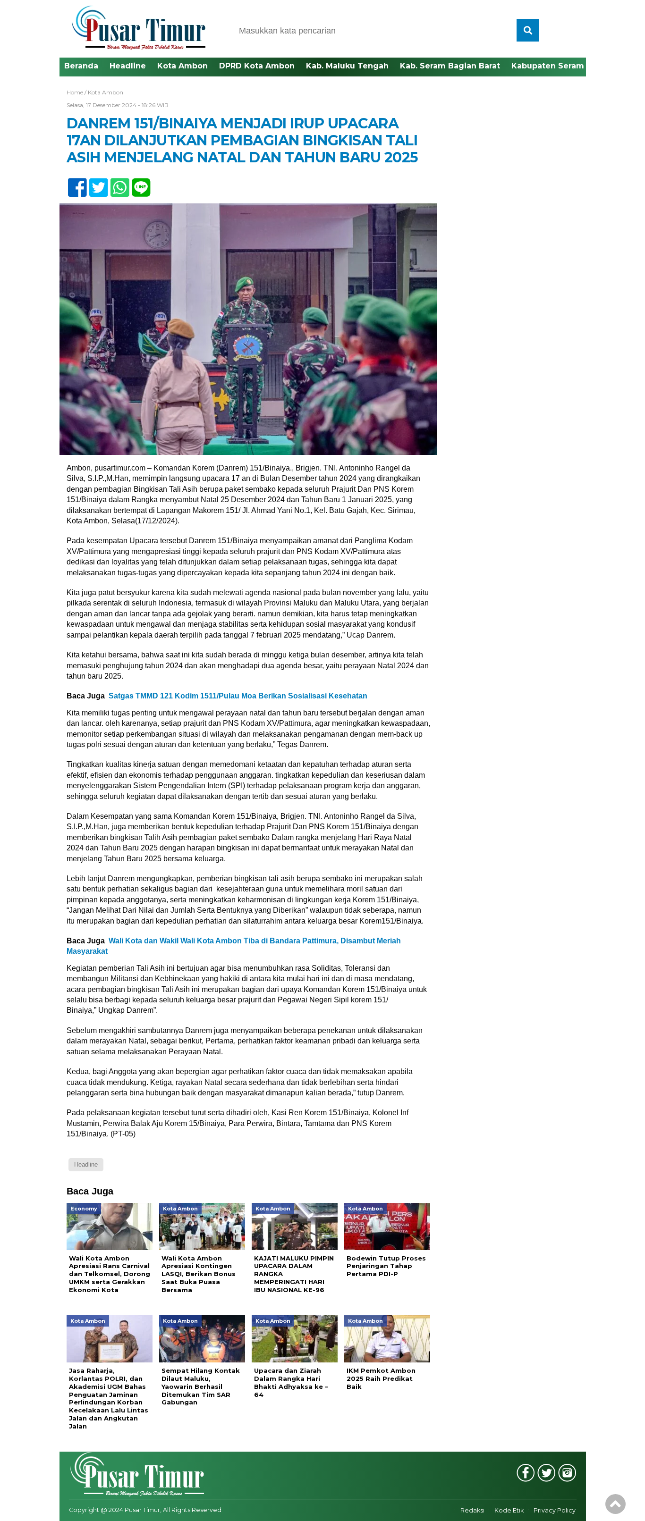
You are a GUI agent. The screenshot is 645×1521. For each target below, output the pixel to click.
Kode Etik (509, 1510)
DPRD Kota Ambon (257, 65)
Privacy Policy (555, 1510)
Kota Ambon (182, 65)
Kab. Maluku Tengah (347, 65)
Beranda (81, 65)
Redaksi (472, 1510)
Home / (77, 92)
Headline (128, 65)
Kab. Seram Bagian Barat (450, 65)
